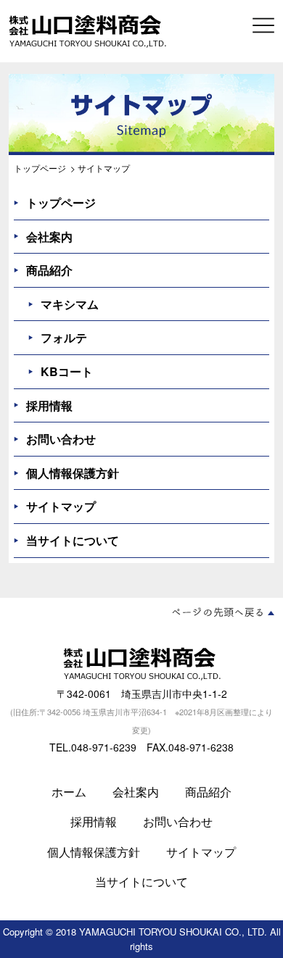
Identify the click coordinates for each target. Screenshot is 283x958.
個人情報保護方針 (72, 473)
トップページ (40, 168)
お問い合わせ (61, 438)
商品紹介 (49, 270)
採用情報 (49, 405)
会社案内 (49, 236)
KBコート (67, 371)
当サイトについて (72, 540)
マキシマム (70, 304)
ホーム (69, 791)
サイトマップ (61, 506)
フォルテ (64, 337)
